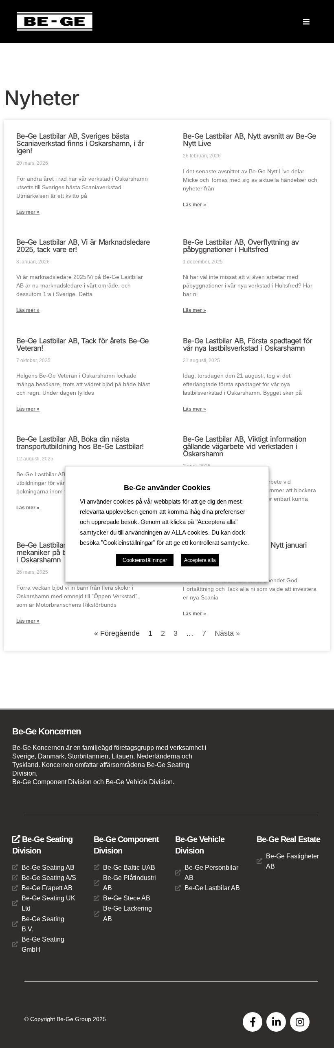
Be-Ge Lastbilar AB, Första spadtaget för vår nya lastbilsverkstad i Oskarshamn (247, 344)
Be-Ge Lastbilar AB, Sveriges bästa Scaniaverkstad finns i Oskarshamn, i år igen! (80, 143)
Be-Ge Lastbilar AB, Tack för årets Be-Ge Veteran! (82, 344)
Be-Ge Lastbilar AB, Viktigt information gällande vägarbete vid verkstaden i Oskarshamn (244, 446)
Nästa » (227, 633)
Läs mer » (28, 212)
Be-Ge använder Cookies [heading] (167, 488)
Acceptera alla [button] (200, 560)
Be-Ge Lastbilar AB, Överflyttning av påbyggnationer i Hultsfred (241, 246)
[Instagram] (300, 1022)
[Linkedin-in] (276, 1022)
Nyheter (41, 98)
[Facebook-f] (252, 1022)
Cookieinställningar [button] (145, 560)
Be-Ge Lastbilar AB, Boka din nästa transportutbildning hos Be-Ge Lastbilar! (79, 443)
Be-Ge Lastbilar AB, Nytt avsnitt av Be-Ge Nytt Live (249, 140)
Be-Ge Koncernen (46, 731)
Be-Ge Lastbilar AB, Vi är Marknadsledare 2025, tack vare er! (83, 246)
